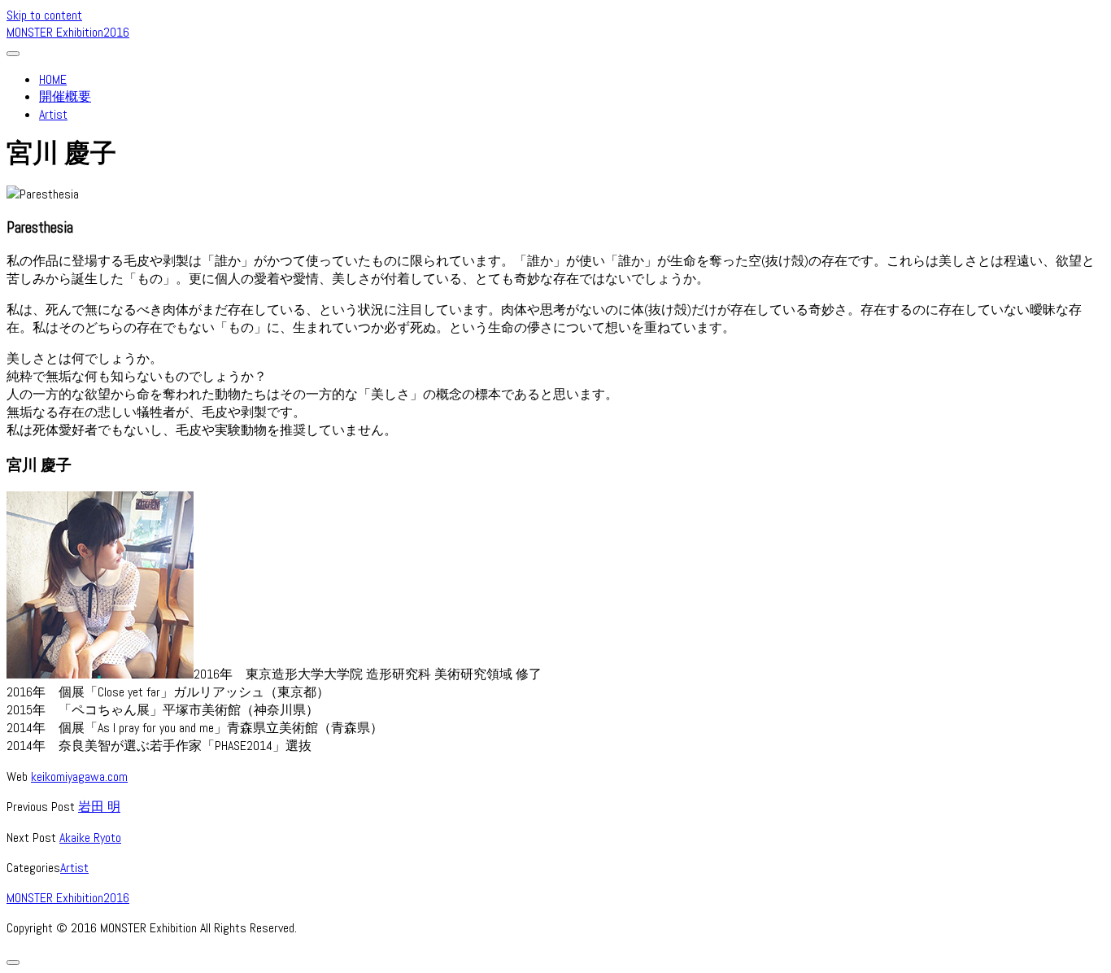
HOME (53, 79)
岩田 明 (99, 806)
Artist (53, 114)
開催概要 (65, 96)
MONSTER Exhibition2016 (68, 32)
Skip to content (44, 15)
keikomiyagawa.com (79, 776)
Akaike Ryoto (90, 837)
